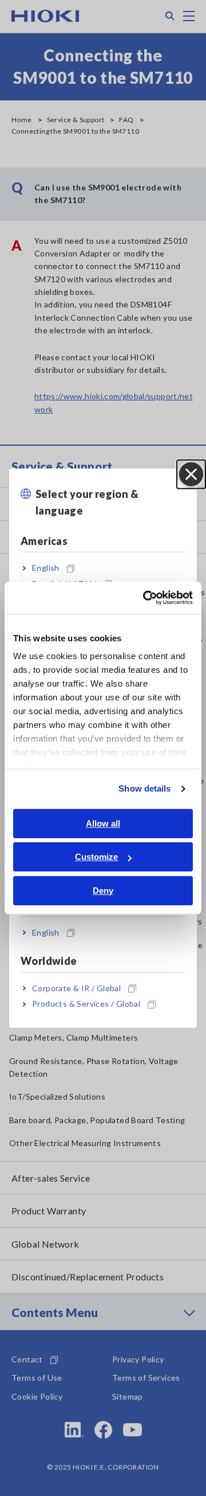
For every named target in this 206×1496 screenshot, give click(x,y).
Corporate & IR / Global (76, 988)
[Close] (191, 474)
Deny (103, 890)
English (46, 567)
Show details (144, 788)
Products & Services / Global (86, 1003)
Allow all (103, 823)
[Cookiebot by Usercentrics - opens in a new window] (145, 597)
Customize (96, 857)
